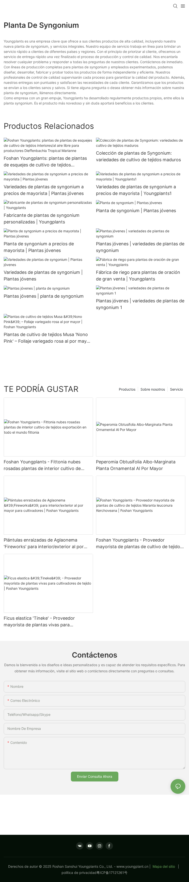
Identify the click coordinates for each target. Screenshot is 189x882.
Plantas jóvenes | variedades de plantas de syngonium (140, 247)
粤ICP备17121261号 (111, 872)
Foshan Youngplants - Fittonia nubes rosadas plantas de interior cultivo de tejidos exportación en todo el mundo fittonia (43, 465)
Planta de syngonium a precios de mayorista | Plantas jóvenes (39, 247)
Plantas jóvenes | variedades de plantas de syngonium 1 (140, 304)
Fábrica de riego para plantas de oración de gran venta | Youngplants (138, 275)
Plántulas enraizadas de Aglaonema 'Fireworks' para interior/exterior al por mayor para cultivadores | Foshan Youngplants (44, 543)
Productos (127, 389)
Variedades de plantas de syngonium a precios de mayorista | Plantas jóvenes (44, 190)
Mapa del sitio (164, 866)
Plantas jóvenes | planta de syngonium (44, 296)
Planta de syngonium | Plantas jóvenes (136, 210)
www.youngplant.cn (132, 866)
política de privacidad (79, 872)
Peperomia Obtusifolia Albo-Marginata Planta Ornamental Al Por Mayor (135, 465)
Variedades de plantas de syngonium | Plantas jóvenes (43, 275)
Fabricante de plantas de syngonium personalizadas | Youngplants (41, 218)
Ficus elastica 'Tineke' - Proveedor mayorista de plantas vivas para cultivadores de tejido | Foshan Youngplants (39, 622)
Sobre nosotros (153, 389)
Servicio (176, 389)
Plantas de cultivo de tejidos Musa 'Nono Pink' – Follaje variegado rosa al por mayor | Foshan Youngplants (47, 338)
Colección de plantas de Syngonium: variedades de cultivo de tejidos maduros (138, 156)
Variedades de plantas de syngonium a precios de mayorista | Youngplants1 (136, 190)
